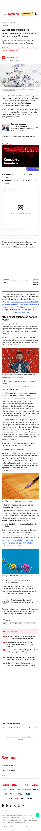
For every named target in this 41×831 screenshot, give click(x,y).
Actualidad (12, 22)
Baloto (5, 624)
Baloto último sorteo (16, 624)
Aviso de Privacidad (9, 811)
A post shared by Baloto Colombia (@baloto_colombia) (20, 235)
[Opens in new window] (7, 805)
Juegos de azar (30, 624)
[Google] (3, 805)
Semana (4, 22)
